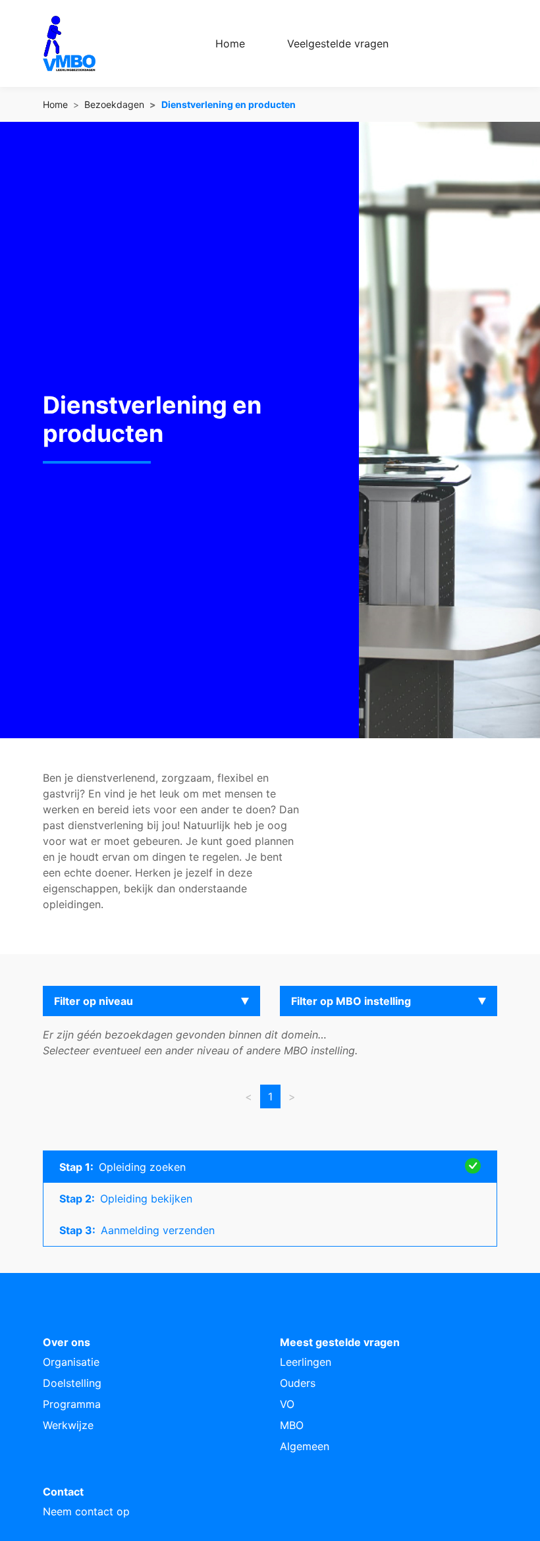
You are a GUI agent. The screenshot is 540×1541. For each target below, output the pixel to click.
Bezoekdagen (114, 104)
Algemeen (304, 1446)
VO (287, 1404)
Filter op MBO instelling (351, 1001)
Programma (72, 1404)
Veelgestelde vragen (338, 43)
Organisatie (71, 1361)
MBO (292, 1425)
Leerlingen (305, 1361)
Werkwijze (68, 1425)
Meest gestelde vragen (340, 1342)
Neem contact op (86, 1511)
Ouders (297, 1383)
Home (230, 43)
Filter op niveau (93, 1001)
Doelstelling (72, 1383)
